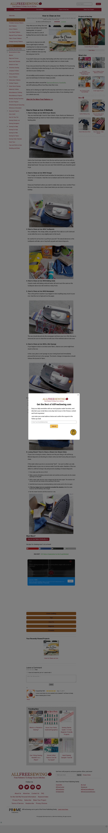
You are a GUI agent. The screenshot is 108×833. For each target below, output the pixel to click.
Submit (54, 426)
